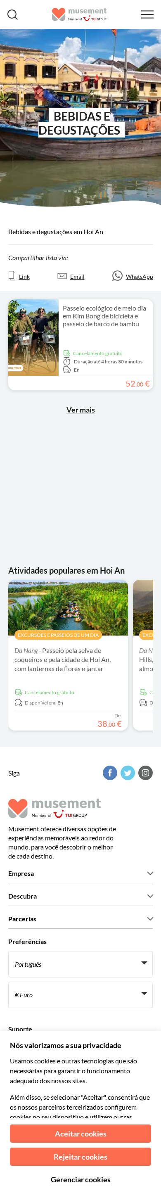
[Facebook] (109, 773)
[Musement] (79, 14)
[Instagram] (144, 773)
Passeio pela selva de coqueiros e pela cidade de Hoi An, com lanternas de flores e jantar (62, 659)
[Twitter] (126, 773)
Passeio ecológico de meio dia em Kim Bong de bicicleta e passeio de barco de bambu (104, 315)
